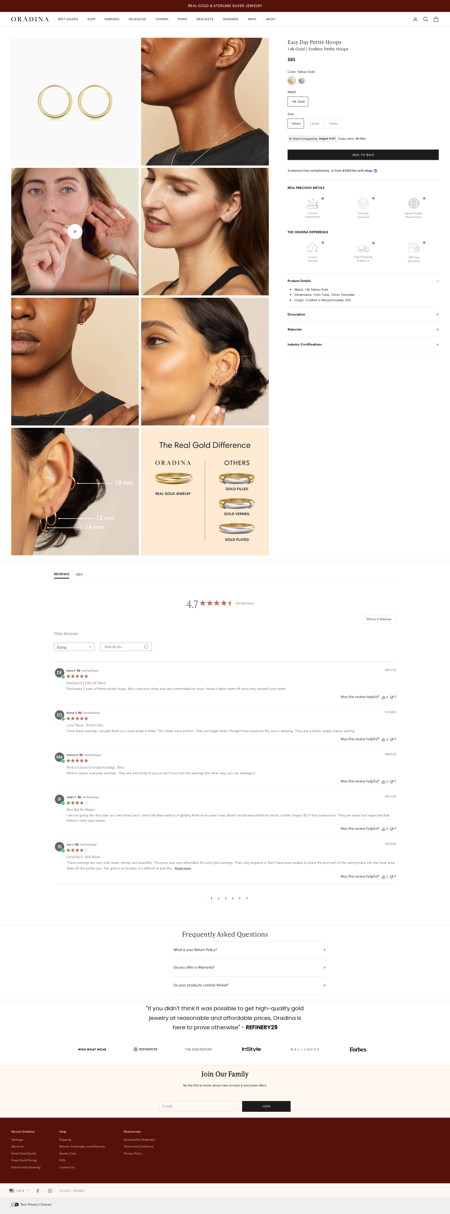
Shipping (65, 1139)
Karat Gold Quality (24, 1153)
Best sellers (68, 19)
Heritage (17, 1139)
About (271, 19)
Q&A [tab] (79, 574)
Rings (182, 19)
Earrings (112, 19)
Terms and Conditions (139, 1146)
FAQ (62, 1160)
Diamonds (231, 19)
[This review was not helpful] (391, 697)
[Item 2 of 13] (205, 101)
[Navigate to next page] (247, 898)
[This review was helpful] (383, 697)
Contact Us (67, 1167)
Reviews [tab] (61, 574)
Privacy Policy (133, 1153)
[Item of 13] (205, 491)
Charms (162, 19)
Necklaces (137, 19)
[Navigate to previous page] (204, 898)
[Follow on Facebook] (37, 1190)
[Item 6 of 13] (205, 231)
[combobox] (74, 647)
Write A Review (378, 619)
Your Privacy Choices (36, 1204)
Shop (91, 19)
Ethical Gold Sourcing (26, 1167)
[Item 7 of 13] (75, 361)
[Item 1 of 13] (75, 101)
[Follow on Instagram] (50, 1190)
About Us (17, 1146)
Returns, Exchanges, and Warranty (82, 1146)
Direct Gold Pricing (24, 1160)
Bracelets (205, 19)
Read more (183, 868)
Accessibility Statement (139, 1139)
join (266, 1106)
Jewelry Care (67, 1153)
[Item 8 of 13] (205, 361)
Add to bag (363, 155)
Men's (252, 19)
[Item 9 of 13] (75, 491)
